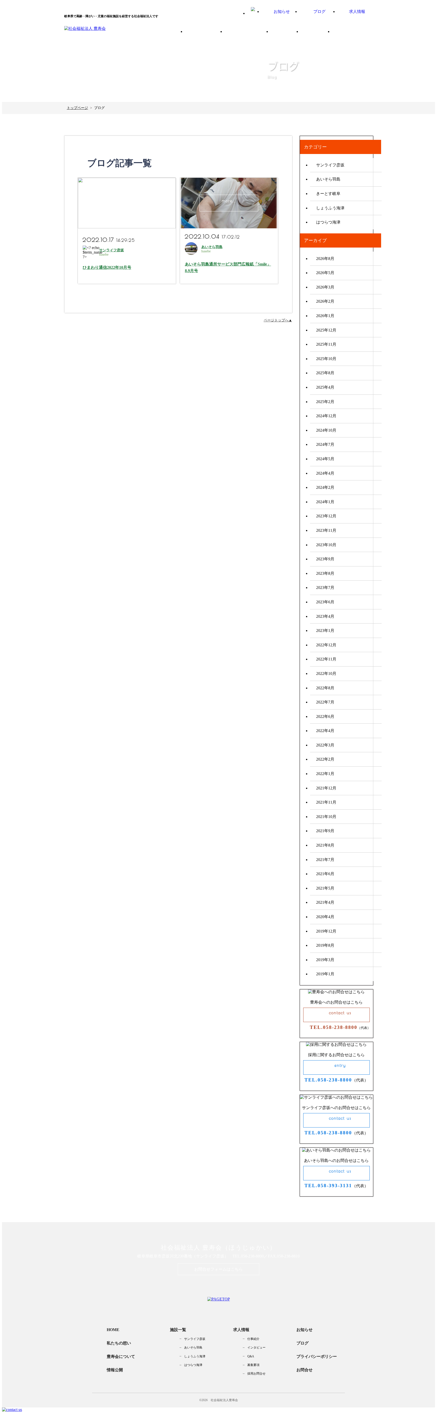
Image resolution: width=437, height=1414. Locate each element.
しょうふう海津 (330, 208)
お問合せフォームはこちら (218, 1269)
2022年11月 (326, 659)
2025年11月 (326, 344)
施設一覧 (289, 33)
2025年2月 (325, 402)
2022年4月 (325, 730)
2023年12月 (326, 516)
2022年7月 (325, 702)
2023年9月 (325, 559)
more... (127, 200)
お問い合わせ (357, 33)
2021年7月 (325, 859)
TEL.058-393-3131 (328, 1185)
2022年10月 (326, 673)
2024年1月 (325, 502)
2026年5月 (325, 273)
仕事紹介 (253, 1339)
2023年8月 (325, 573)
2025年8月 (325, 373)
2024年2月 (325, 487)
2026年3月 (325, 287)
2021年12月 (326, 788)
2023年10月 (326, 545)
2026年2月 (325, 301)
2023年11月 (326, 530)
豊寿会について (253, 33)
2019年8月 (325, 945)
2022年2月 (325, 759)
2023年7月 (325, 587)
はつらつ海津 (328, 222)
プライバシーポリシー (316, 1356)
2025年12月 (326, 330)
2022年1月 (325, 773)
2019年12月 (326, 931)
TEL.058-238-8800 (333, 1027)
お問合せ (304, 1370)
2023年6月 (325, 602)
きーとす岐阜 (328, 193)
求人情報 (241, 1330)
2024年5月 (325, 459)
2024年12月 (326, 416)
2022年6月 (325, 716)
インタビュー (256, 1347)
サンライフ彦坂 (111, 250)
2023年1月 (325, 630)
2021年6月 (325, 874)
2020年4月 (325, 917)
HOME (113, 1330)
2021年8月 (325, 845)
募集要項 (253, 1365)
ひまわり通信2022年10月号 (107, 267)
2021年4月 (325, 902)
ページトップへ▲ (278, 320)
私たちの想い (209, 33)
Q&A (250, 1356)
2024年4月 (325, 473)
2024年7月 (325, 444)
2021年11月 (326, 802)
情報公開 (321, 33)
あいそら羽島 (212, 247)
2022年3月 (325, 745)
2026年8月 (325, 258)
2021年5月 (325, 888)
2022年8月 (325, 688)
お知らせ (304, 1330)
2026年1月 (325, 316)
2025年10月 (326, 359)
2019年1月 (325, 974)
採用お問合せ (256, 1373)
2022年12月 (326, 645)
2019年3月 (325, 960)
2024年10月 (326, 430)
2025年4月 (325, 387)
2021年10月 (326, 816)
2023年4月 (325, 616)
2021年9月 (325, 831)
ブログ (302, 1343)
